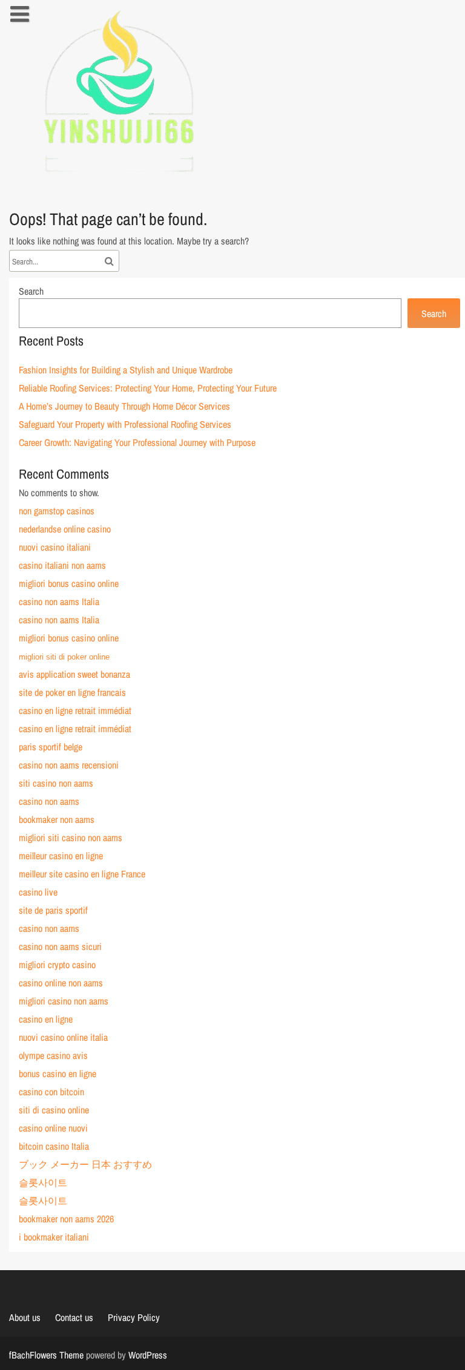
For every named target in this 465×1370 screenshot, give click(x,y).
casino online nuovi (53, 1128)
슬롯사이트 (43, 1182)
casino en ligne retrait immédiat (75, 710)
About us (25, 1317)
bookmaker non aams (56, 819)
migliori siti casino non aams (70, 837)
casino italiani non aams (62, 565)
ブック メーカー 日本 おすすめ (85, 1164)
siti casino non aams (56, 783)
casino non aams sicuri (60, 946)
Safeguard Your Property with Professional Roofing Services (125, 424)
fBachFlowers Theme (46, 1355)
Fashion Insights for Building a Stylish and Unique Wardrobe (125, 369)
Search (31, 291)
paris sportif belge (50, 746)
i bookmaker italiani (54, 1237)
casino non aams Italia (59, 601)
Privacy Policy (134, 1317)
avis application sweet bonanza (74, 674)
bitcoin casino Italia (54, 1146)
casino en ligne (46, 1019)
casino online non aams (61, 982)
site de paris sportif (53, 910)
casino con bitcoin (51, 1091)
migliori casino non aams (63, 1001)
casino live (38, 892)
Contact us (74, 1317)
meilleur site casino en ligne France (82, 873)
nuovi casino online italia (63, 1037)
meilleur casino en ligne (61, 855)
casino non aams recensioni (69, 765)
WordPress (147, 1355)
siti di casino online (54, 1109)
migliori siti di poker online (64, 656)
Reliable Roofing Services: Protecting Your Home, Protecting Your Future (148, 388)
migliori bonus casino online (69, 583)
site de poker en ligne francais (72, 692)
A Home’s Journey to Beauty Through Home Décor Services (124, 406)
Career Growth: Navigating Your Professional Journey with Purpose (137, 442)
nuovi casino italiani (55, 547)
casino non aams (49, 801)
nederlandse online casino (65, 529)
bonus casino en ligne (57, 1073)
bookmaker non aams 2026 (66, 1218)
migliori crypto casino (57, 964)
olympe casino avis (53, 1055)
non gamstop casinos (56, 510)
